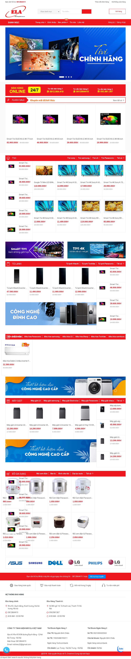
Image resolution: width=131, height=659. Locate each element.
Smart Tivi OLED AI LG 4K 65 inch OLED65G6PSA (50, 139)
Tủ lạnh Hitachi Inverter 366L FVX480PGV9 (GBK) (71, 288)
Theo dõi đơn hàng (102, 2)
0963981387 (54, 612)
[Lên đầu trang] (126, 651)
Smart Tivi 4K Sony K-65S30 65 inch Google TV (99, 182)
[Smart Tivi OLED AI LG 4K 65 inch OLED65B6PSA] (11, 230)
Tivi (14, 158)
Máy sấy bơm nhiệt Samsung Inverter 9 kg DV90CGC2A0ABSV (116, 405)
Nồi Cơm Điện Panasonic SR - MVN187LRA (66, 498)
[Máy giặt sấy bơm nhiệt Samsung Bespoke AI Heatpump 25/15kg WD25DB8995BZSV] (102, 425)
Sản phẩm (62, 21)
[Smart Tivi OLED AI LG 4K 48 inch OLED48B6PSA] (11, 214)
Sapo (88, 654)
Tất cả (120, 158)
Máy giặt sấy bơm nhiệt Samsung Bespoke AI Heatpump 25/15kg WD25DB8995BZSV (116, 421)
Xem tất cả (117, 100)
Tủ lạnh (16, 263)
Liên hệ (81, 22)
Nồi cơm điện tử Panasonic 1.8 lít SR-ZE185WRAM (46, 534)
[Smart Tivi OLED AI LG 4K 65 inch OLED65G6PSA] (11, 182)
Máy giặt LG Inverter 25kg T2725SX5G (45, 425)
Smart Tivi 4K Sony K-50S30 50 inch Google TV (52, 218)
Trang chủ (40, 22)
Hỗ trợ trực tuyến (97, 577)
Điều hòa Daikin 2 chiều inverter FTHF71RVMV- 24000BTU (26, 361)
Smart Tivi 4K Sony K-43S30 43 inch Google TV (76, 218)
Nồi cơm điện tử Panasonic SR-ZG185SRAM (90, 534)
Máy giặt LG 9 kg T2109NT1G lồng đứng (91, 425)
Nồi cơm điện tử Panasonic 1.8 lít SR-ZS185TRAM (69, 534)
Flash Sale (18, 100)
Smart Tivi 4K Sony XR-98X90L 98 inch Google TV (100, 218)
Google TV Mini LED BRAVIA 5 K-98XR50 (50, 182)
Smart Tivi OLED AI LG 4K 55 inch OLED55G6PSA (80, 139)
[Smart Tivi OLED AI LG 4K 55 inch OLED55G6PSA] (11, 198)
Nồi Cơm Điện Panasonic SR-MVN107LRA (42, 498)
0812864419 (21, 2)
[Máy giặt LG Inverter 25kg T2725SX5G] (102, 457)
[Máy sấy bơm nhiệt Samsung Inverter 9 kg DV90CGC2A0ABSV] (102, 409)
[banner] (51, 313)
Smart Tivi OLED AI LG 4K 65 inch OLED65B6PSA (24, 226)
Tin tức (73, 22)
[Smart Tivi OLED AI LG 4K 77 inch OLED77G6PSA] (11, 167)
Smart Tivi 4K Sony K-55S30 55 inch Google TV (76, 182)
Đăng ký (111, 22)
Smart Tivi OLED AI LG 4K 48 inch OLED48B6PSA (110, 139)
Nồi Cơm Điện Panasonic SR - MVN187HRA (90, 498)
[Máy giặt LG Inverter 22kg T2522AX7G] (102, 441)
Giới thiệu (51, 22)
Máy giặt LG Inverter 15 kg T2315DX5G (67, 425)
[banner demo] (65, 386)
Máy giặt (17, 400)
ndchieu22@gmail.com (22, 644)
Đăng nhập (121, 22)
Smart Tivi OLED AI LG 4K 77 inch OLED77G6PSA (20, 139)
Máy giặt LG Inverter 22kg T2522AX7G (22, 425)
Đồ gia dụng (19, 473)
